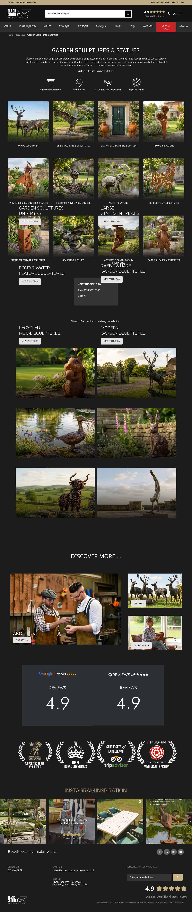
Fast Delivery (165, 2)
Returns (111, 902)
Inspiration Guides (15, 2)
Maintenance (119, 902)
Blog (161, 902)
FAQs (152, 902)
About (99, 902)
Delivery (105, 902)
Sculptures (65, 26)
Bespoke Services (143, 902)
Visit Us (175, 2)
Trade (182, 2)
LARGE (120, 211)
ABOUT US (24, 633)
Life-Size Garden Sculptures (100, 71)
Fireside (118, 26)
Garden (7, 26)
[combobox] (88, 14)
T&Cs (165, 902)
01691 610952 (15, 870)
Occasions (148, 26)
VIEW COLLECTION (30, 222)
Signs (132, 26)
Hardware (101, 26)
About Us (155, 2)
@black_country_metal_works (32, 852)
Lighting (47, 26)
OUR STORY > (22, 640)
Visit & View (79, 90)
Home (10, 34)
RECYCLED (39, 331)
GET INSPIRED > (141, 645)
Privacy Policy (173, 902)
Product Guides (29, 2)
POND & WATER (42, 271)
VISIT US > (139, 603)
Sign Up (177, 877)
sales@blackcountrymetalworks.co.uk (73, 870)
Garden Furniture (27, 26)
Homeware (83, 26)
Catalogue (20, 34)
